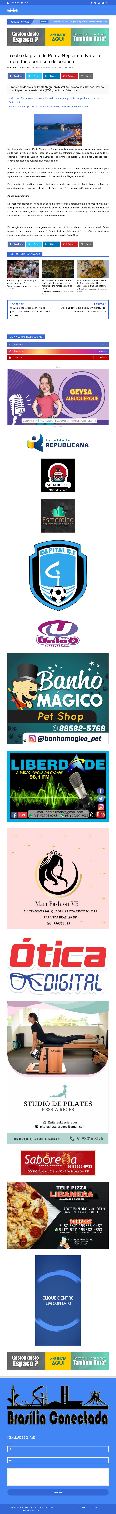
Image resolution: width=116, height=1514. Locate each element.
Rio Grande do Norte (66, 157)
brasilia (75, 21)
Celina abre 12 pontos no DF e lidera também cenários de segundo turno (50, 106)
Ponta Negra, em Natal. (72, 176)
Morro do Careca (50, 188)
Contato (94, 1507)
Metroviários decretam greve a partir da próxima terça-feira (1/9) (34, 21)
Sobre (84, 1507)
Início (75, 1507)
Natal (70, 67)
